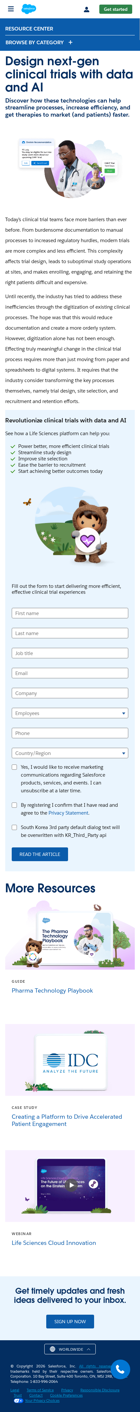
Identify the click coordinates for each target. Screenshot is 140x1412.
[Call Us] (120, 1369)
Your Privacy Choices (42, 1400)
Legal (14, 1390)
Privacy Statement (68, 813)
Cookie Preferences (66, 1395)
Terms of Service (40, 1390)
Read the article (40, 854)
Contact (36, 1395)
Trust (18, 1395)
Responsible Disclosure (99, 1390)
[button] (39, 42)
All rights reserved (96, 1366)
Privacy (67, 1390)
